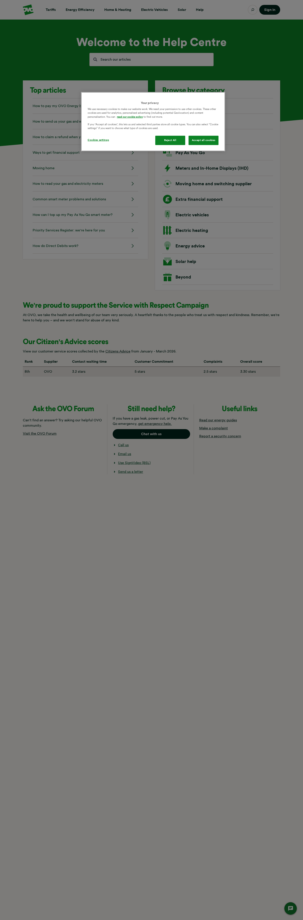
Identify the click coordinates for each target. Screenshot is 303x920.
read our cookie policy (130, 116)
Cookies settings (98, 139)
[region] (153, 121)
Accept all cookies (203, 140)
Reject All (170, 140)
